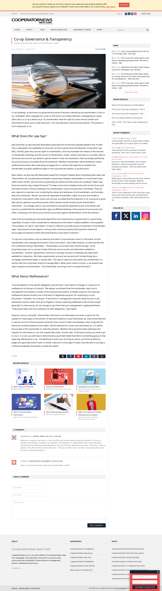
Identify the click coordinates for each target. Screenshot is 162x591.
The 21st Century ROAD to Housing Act (36, 13)
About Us (15, 588)
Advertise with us (24, 588)
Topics (29, 29)
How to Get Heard (127, 148)
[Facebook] (116, 216)
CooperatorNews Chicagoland (82, 549)
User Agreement (120, 588)
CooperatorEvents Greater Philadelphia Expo (129, 578)
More (99, 29)
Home (17, 29)
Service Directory (59, 29)
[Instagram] (145, 216)
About (15, 541)
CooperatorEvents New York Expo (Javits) (128, 553)
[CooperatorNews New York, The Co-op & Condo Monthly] (32, 22)
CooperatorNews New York (80, 557)
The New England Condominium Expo (127, 561)
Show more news (131, 92)
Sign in (120, 13)
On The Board (100, 49)
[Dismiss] (158, 571)
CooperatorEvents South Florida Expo (126, 574)
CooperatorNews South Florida (82, 566)
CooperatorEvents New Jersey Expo (125, 557)
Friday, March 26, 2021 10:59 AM (47, 436)
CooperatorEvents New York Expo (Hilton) (128, 549)
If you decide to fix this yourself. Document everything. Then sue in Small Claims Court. (129, 151)
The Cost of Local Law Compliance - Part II (128, 109)
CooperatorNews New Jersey (81, 553)
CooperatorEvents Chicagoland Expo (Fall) (128, 566)
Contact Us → (17, 568)
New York (145, 13)
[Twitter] (126, 216)
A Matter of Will (129, 138)
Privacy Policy (35, 588)
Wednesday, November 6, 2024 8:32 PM (46, 461)
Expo (42, 29)
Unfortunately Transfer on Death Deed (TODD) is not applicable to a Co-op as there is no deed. (131, 142)
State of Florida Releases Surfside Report (128, 105)
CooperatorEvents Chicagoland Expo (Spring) (129, 570)
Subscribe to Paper (82, 29)
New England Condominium (81, 570)
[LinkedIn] (136, 216)
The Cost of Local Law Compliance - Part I (128, 113)
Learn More (110, 6)
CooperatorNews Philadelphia (82, 561)
